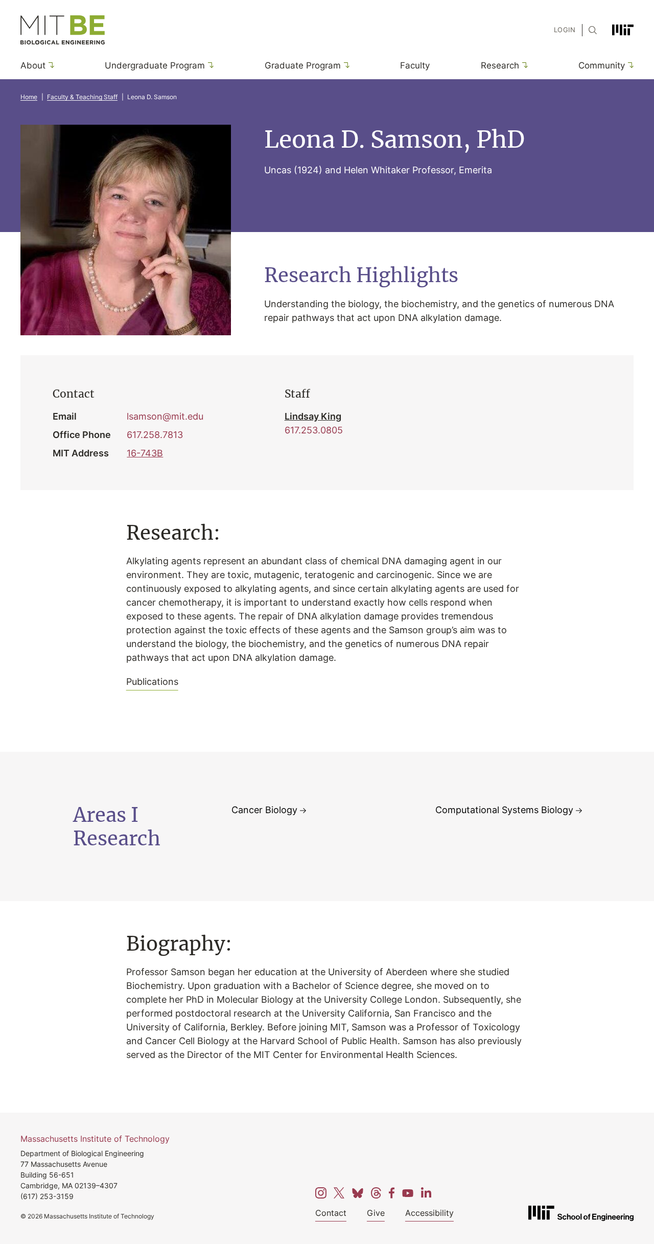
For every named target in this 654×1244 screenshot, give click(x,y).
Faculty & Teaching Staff (82, 97)
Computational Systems (504, 809)
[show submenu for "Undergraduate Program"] (209, 65)
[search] (589, 30)
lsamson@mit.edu (165, 416)
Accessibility (429, 1212)
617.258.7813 (155, 434)
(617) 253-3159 (47, 1196)
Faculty (415, 65)
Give (376, 1212)
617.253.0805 (314, 429)
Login (564, 29)
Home (28, 97)
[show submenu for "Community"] (629, 65)
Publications (152, 681)
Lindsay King (313, 416)
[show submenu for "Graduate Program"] (345, 65)
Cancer (264, 809)
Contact (330, 1212)
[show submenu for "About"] (49, 65)
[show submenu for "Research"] (523, 65)
